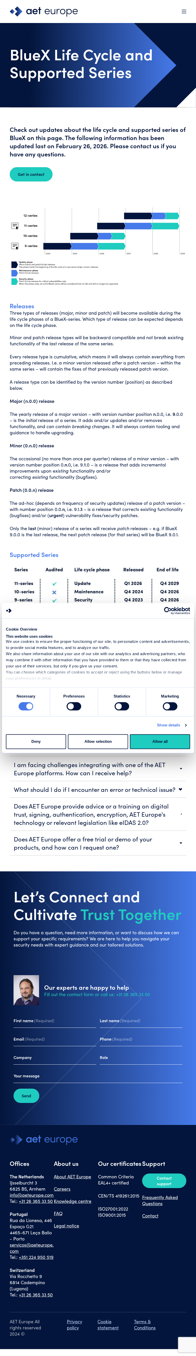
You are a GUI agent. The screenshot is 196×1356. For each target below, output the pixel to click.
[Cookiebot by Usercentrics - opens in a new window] (167, 610)
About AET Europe (72, 1176)
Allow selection (98, 741)
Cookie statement (108, 1324)
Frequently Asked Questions (160, 1200)
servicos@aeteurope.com (32, 1248)
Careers (62, 1189)
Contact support (164, 1180)
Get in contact (31, 174)
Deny (36, 741)
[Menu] (184, 11)
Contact (150, 1216)
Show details (168, 725)
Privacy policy (74, 1324)
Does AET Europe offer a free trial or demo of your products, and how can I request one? (83, 843)
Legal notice (66, 1226)
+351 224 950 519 (36, 1257)
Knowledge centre (72, 1201)
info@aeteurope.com (32, 1195)
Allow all (160, 741)
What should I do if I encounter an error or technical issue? (95, 789)
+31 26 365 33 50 (36, 1201)
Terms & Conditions (145, 1324)
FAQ (58, 1213)
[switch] (74, 706)
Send (26, 1095)
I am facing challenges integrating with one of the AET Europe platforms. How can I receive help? (89, 768)
